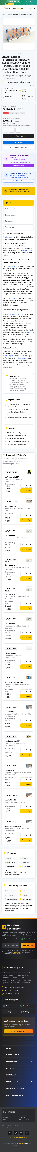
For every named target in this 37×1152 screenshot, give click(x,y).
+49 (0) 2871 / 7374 (11, 990)
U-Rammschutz (11, 506)
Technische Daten (12, 209)
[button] (15, 53)
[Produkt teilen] (33, 85)
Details (9, 203)
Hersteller (10, 221)
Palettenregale (14, 314)
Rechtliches (10, 227)
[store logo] (13, 8)
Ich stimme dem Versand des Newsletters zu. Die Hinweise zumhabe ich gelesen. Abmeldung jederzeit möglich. (19, 952)
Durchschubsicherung (14, 682)
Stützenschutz (10, 653)
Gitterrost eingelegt (13, 826)
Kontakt (5, 1117)
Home (3, 14)
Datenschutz (16, 952)
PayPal (20, 143)
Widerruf (5, 1120)
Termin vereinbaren (17, 1031)
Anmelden (26, 946)
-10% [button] (5, 113)
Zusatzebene (10, 536)
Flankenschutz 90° (12, 741)
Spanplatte (9, 712)
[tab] (18, 191)
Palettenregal (7, 237)
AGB (4, 1115)
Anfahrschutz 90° (12, 477)
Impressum (22, 1115)
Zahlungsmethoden (24, 1120)
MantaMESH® (10, 800)
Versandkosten (11, 215)
